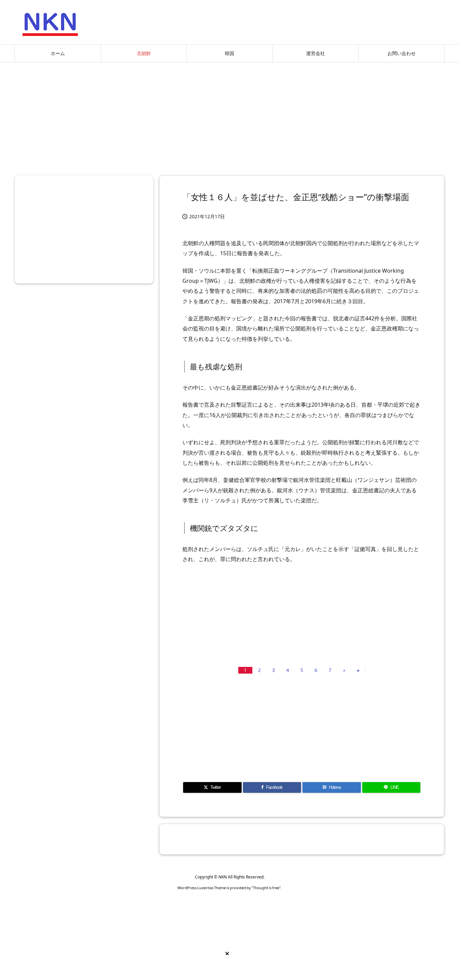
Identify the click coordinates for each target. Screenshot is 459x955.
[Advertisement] (229, 116)
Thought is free (266, 887)
